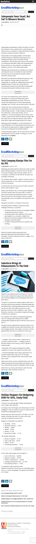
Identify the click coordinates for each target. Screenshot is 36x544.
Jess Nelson (6, 22)
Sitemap (15, 525)
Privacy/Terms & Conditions (14, 526)
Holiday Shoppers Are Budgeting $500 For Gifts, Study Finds (17, 499)
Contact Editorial (26, 523)
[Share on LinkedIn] (6, 139)
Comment (5, 143)
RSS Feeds (9, 525)
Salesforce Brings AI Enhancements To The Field (14, 496)
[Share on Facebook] (2, 139)
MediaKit (19, 523)
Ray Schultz (6, 166)
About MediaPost (11, 523)
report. (13, 135)
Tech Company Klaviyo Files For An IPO (11, 493)
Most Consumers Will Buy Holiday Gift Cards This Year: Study (17, 506)
